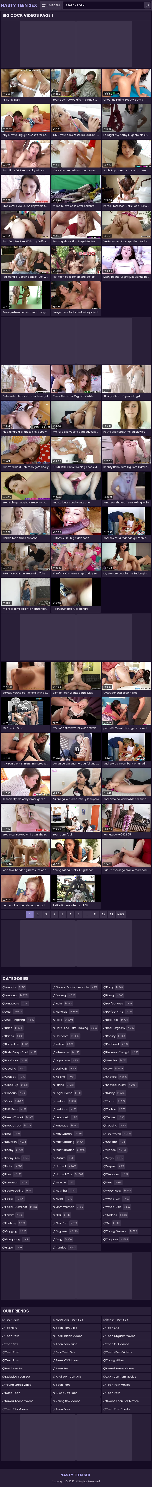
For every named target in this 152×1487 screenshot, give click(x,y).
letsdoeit (66, 1117)
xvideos (116, 1215)
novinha (66, 1190)
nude (64, 1199)
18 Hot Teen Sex (117, 1320)
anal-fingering (19, 1020)
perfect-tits (119, 1012)
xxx (113, 1223)
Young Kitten (115, 1360)
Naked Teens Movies (19, 1401)
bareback (16, 1060)
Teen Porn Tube (66, 1344)
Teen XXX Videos (117, 1344)
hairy (64, 1003)
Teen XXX (112, 1328)
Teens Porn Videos (119, 1352)
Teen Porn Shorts (118, 1409)
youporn (117, 1239)
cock (14, 1101)
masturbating (70, 1142)
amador (15, 987)
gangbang (17, 1239)
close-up (16, 1085)
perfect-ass (119, 1003)
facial (14, 1199)
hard (64, 1020)
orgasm (67, 1231)
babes (14, 1036)
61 (95, 914)
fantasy (15, 1223)
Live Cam (53, 5)
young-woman (121, 1231)
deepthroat (18, 1125)
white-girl (117, 1199)
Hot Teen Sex (14, 1368)
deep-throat (19, 1117)
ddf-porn (15, 1109)
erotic (13, 1166)
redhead (117, 1044)
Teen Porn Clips (66, 1328)
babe (14, 1028)
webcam (117, 1174)
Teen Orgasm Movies (120, 1336)
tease (115, 1117)
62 (103, 914)
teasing (116, 1125)
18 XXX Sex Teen (66, 1393)
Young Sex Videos (68, 1401)
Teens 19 (11, 1328)
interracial (68, 1052)
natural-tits (69, 1174)
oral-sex (66, 1223)
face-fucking (18, 1190)
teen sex (62, 1368)
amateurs (16, 1003)
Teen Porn (12, 1320)
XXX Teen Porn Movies (121, 1376)
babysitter (16, 1044)
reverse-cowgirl (122, 1052)
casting (15, 1068)
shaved (116, 1077)
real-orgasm (120, 1028)
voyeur (115, 1166)
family (14, 1215)
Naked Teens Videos (120, 1368)
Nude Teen (12, 1393)
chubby (15, 1077)
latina (65, 1085)
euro (13, 1174)
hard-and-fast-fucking (77, 1028)
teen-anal (118, 1134)
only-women (69, 1207)
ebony (14, 1150)
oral (63, 1215)
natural (66, 1166)
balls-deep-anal (20, 1052)
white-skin (118, 1207)
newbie (65, 1182)
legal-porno (68, 1093)
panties (66, 1247)
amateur (16, 995)
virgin (114, 1158)
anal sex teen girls (69, 1376)
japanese (67, 1060)
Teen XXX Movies (67, 1360)
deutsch (15, 1142)
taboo (115, 1101)
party (114, 987)
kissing (65, 1077)
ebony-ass (17, 1158)
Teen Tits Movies (16, 1409)
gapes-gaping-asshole (76, 987)
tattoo (115, 1109)
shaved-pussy (121, 1085)
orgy (64, 1239)
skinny (115, 1093)
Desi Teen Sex (65, 1352)
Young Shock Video (18, 1385)
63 (111, 914)
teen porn (12, 1360)
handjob (67, 1012)
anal (13, 1012)
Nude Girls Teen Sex (69, 1320)
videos (116, 1150)
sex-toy (116, 1060)
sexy (114, 1068)
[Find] (147, 5)
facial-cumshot (21, 1207)
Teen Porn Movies (118, 1385)
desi (12, 1134)
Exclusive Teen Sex (17, 1376)
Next (121, 914)
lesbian (66, 1101)
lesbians (66, 1109)
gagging (15, 1231)
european (16, 1182)
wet (114, 1182)
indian (65, 1044)
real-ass (117, 1020)
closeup (15, 1093)
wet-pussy (118, 1190)
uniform (115, 1142)
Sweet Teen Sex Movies (122, 1401)
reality (115, 1036)
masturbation (70, 1150)
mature (65, 1158)
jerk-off (66, 1068)
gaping (65, 995)
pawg (114, 995)
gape (13, 1247)
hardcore (68, 1036)
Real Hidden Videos (69, 1336)
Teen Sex (11, 1344)
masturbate (69, 1134)
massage (67, 1125)
